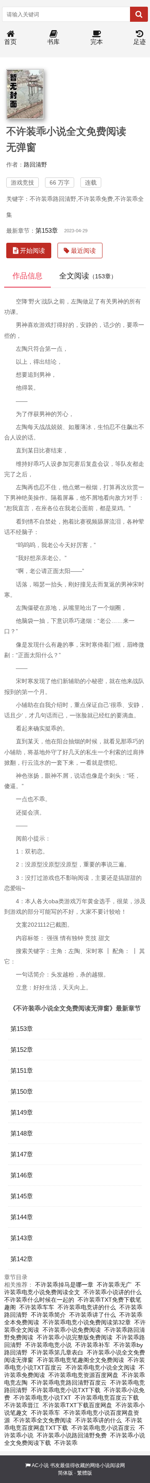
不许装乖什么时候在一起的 (39, 1299)
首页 (10, 41)
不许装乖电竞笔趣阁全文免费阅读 (80, 1360)
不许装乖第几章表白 (57, 1352)
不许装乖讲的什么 (98, 1420)
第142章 (21, 1258)
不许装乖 (66, 1442)
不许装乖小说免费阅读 (71, 1329)
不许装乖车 (45, 1412)
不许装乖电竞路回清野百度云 (69, 1382)
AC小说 (40, 1465)
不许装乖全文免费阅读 (42, 1420)
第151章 (21, 1070)
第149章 (21, 1112)
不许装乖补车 (92, 1345)
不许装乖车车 (36, 1307)
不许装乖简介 (48, 1314)
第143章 (21, 1237)
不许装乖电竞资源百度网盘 (83, 1375)
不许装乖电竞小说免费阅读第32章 (86, 1322)
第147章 (21, 1154)
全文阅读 (88, 276)
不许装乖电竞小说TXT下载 (65, 1390)
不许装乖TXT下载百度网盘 (77, 1405)
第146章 (21, 1175)
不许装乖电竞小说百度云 (103, 1427)
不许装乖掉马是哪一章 (64, 1284)
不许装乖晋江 (21, 1405)
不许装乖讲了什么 (92, 1314)
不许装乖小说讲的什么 (112, 1292)
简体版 (65, 1473)
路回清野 (35, 164)
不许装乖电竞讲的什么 (87, 1307)
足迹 (139, 41)
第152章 (21, 1049)
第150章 (21, 1091)
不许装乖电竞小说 (48, 1345)
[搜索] (139, 14)
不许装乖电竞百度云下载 (107, 1397)
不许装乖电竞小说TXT (42, 1397)
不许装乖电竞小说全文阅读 (100, 1367)
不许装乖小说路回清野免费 (72, 1435)
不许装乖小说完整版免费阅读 (74, 1337)
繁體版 (84, 1473)
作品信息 (27, 276)
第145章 (21, 1196)
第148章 (21, 1133)
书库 (53, 41)
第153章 (46, 230)
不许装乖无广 (114, 1284)
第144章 (21, 1217)
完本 (96, 41)
